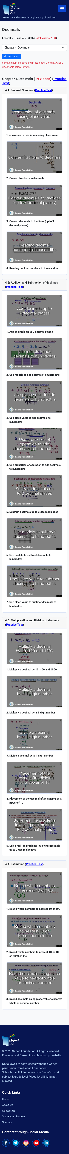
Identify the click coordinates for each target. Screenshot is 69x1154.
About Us (7, 1105)
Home (5, 1099)
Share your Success (13, 1116)
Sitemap (7, 1122)
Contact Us (8, 1110)
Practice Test (43, 90)
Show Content (11, 56)
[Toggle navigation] (62, 8)
